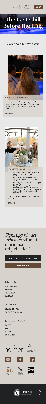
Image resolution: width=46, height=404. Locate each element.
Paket (8, 325)
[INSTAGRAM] (8, 359)
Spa (6, 328)
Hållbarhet (11, 286)
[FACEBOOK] (20, 359)
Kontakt (9, 289)
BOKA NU (9, 113)
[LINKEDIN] (32, 359)
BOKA (38, 7)
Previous (5, 392)
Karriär (9, 296)
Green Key (10, 293)
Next (41, 392)
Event (8, 332)
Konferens (10, 335)
